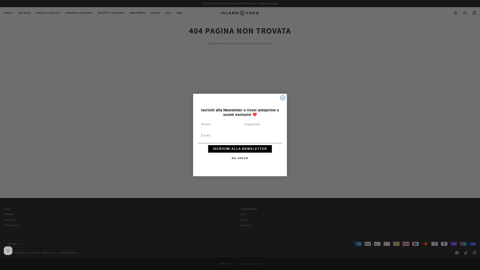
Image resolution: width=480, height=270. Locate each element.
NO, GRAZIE (240, 158)
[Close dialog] (282, 98)
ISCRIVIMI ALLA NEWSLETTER (240, 148)
